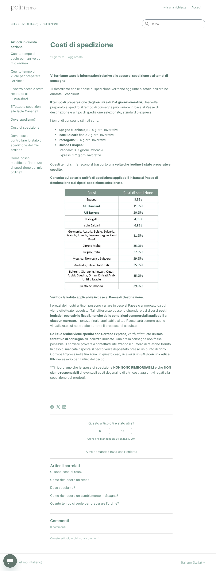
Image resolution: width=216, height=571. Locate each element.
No (122, 430)
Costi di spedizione (25, 127)
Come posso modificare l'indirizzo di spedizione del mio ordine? (27, 165)
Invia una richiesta (174, 7)
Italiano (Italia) (192, 562)
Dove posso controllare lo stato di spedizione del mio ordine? (26, 143)
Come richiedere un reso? (69, 480)
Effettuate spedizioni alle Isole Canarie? (26, 109)
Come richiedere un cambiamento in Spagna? (84, 496)
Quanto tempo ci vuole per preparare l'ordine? (25, 76)
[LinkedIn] (64, 407)
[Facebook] (52, 407)
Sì (100, 430)
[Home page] (23, 7)
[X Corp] (58, 407)
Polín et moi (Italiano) (24, 24)
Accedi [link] (196, 7)
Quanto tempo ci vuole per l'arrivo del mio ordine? (26, 58)
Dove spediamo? (23, 119)
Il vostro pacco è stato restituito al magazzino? (27, 93)
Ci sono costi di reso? (66, 472)
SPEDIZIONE (51, 24)
